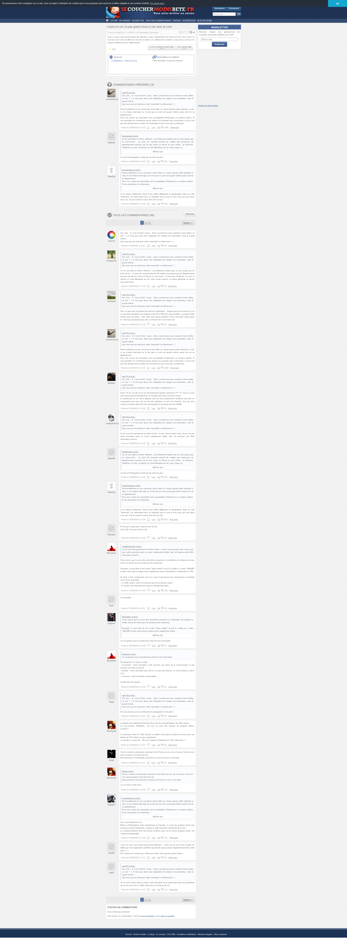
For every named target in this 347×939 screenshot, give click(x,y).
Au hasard (124, 21)
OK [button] (337, 3)
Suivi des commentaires (158, 21)
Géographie (154, 32)
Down (162, 127)
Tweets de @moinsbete (208, 105)
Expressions (144, 32)
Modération (189, 21)
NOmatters (111, 553)
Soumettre (138, 21)
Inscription (220, 8)
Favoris (177, 21)
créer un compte (167, 916)
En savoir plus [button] (157, 3)
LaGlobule (111, 301)
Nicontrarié (111, 731)
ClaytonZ (111, 623)
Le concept (160, 934)
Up (158, 127)
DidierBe (111, 142)
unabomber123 (112, 423)
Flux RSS (171, 934)
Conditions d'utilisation (186, 934)
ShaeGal (111, 176)
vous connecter (147, 916)
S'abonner (189, 214)
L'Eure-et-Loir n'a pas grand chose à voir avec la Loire (139, 26)
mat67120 (120, 32)
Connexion (234, 8)
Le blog (151, 934)
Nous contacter (220, 934)
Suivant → (187, 223)
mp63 (111, 873)
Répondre (175, 127)
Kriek (111, 605)
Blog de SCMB (204, 21)
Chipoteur (111, 534)
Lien (153, 127)
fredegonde (127, 136)
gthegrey (111, 383)
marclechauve (112, 99)
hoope (111, 760)
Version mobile (139, 934)
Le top (114, 21)
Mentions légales (205, 934)
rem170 (125, 93)
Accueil (129, 934)
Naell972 (111, 805)
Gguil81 (111, 853)
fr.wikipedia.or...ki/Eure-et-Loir (124, 61)
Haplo (111, 702)
